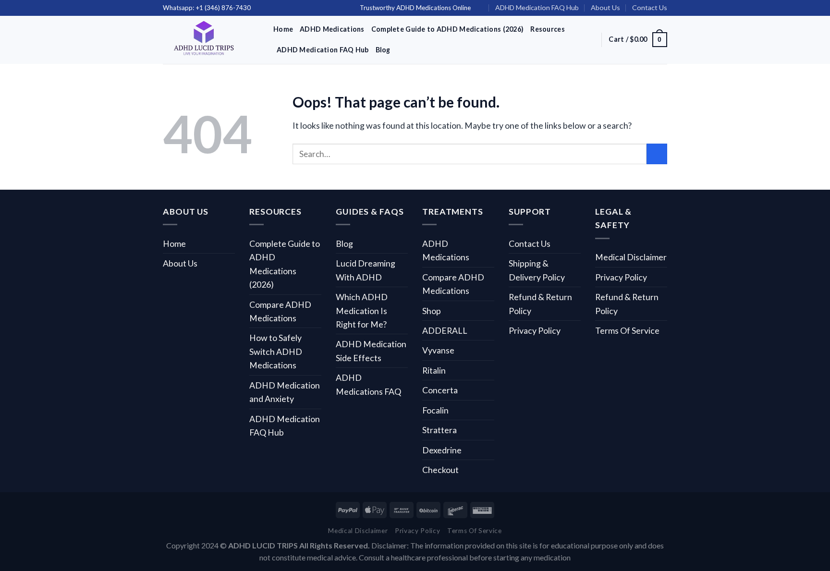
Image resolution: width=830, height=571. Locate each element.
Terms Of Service (627, 330)
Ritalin (434, 370)
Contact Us (649, 7)
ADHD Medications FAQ (368, 384)
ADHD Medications (332, 29)
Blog (383, 50)
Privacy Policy (535, 330)
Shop (431, 310)
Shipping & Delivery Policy (537, 270)
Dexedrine (442, 450)
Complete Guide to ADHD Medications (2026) (447, 29)
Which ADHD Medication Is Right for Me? (362, 310)
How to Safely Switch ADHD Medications (275, 351)
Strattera (439, 430)
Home (283, 29)
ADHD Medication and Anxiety (284, 392)
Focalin (435, 410)
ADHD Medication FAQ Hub (537, 7)
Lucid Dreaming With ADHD (365, 270)
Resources (547, 29)
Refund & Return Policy (540, 304)
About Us (605, 7)
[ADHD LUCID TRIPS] (211, 40)
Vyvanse (438, 350)
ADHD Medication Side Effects (371, 351)
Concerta (440, 390)
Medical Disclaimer (631, 257)
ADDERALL (444, 330)
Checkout (440, 469)
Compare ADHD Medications (280, 311)
